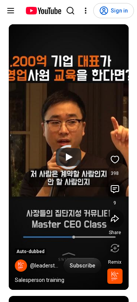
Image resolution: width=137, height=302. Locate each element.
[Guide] (10, 10)
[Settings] (85, 10)
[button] (21, 266)
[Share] (115, 218)
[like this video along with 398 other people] (115, 159)
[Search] (70, 10)
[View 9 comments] (115, 189)
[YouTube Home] (43, 10)
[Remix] (115, 248)
